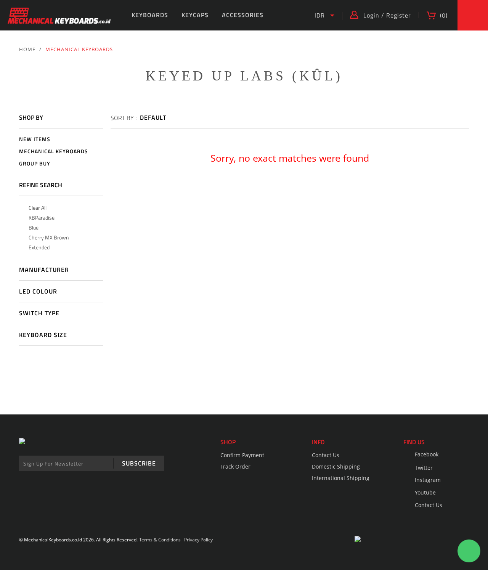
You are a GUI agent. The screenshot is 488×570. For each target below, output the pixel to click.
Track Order (235, 466)
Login (371, 15)
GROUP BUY (34, 164)
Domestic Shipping (336, 466)
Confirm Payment (242, 455)
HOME (27, 49)
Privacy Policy (198, 539)
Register (398, 15)
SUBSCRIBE (139, 463)
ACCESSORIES (242, 14)
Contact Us (325, 455)
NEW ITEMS (34, 139)
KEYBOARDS (150, 14)
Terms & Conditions (160, 539)
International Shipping (340, 478)
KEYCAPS (195, 14)
